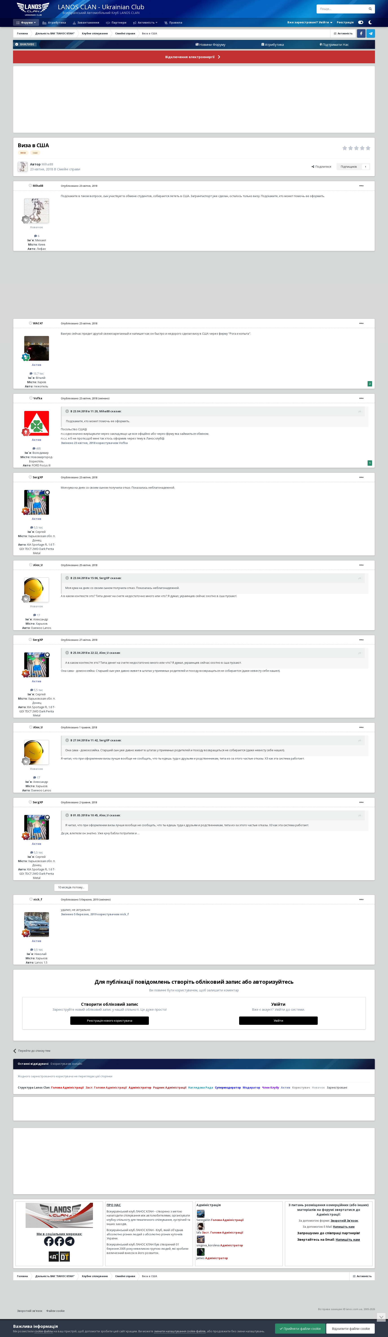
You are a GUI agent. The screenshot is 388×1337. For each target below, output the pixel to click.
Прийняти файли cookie (302, 1328)
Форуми (26, 22)
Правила (175, 22)
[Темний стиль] (370, 22)
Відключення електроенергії (190, 57)
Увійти (278, 1021)
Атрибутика (56, 22)
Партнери (118, 22)
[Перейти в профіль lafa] (201, 1226)
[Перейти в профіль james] (201, 1252)
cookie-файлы (43, 1331)
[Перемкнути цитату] (67, 411)
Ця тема (355, 9)
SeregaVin (203, 1220)
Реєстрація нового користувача (109, 1021)
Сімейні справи (68, 169)
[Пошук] (370, 8)
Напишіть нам (344, 1227)
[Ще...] (361, 186)
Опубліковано (79, 185)
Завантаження (88, 22)
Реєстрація (345, 22)
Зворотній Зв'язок (344, 1221)
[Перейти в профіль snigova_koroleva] (201, 1239)
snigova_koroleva (208, 1245)
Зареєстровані (337, 1087)
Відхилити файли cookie (350, 1328)
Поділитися (322, 167)
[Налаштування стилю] (361, 22)
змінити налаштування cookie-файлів (180, 1331)
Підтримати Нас (288, 44)
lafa (198, 1232)
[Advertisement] (194, 99)
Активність (145, 22)
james (200, 1258)
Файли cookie (55, 1311)
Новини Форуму (165, 44)
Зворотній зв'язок (29, 1311)
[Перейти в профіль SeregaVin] (201, 1214)
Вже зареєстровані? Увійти (308, 22)
